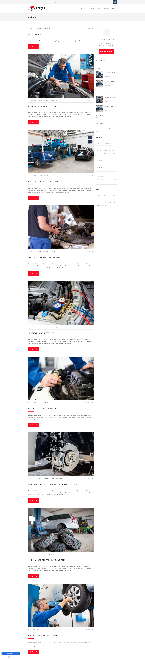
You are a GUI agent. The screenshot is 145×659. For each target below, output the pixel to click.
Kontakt (114, 8)
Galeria (99, 8)
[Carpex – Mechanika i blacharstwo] (42, 8)
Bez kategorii (47, 28)
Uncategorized (101, 160)
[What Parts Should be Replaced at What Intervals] (61, 454)
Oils (56, 100)
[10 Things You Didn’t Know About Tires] (61, 530)
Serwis (93, 8)
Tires (59, 402)
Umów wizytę (106, 8)
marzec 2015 (106, 179)
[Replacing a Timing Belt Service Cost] (61, 151)
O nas (87, 8)
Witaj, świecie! (35, 34)
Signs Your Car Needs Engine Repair (45, 257)
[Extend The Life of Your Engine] (61, 378)
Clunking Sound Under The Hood (44, 106)
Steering (54, 478)
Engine (53, 100)
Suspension (53, 327)
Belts (45, 251)
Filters (59, 554)
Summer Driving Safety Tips (41, 333)
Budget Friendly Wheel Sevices (42, 636)
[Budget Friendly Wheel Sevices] (61, 605)
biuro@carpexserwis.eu (62, 2)
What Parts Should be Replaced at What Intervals (52, 484)
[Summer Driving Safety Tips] (61, 303)
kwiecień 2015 (106, 176)
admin (39, 28)
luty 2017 (106, 172)
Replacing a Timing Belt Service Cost (45, 182)
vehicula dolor (107, 132)
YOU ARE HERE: (104, 17)
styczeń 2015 (106, 183)
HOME (109, 17)
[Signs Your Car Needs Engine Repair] (61, 227)
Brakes (53, 175)
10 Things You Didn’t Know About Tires (46, 560)
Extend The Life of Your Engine (43, 409)
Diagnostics (54, 402)
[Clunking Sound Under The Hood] (61, 76)
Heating (57, 175)
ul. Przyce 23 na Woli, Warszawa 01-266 (82, 2)
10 (93, 554)
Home (82, 8)
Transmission (60, 327)
